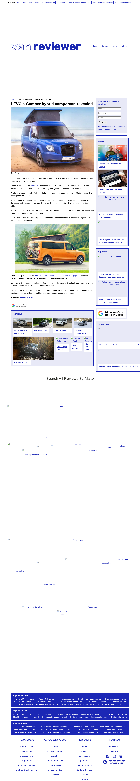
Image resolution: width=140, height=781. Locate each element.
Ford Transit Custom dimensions (112, 727)
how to (84, 775)
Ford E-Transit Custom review (89, 699)
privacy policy (55, 770)
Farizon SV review (119, 702)
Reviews (105, 46)
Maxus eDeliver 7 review (111, 704)
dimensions (84, 756)
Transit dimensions (24, 3)
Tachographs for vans (45, 714)
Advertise (55, 756)
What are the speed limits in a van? (114, 714)
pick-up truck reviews (26, 770)
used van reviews (26, 765)
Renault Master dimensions (102, 3)
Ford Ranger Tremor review (46, 702)
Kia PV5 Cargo (87, 346)
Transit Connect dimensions (78, 3)
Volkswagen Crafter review (71, 702)
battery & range (84, 770)
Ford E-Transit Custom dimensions (88, 729)
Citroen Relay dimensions (25, 727)
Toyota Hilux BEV (21, 362)
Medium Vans (26, 756)
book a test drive (55, 761)
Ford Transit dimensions (116, 729)
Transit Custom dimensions (44, 3)
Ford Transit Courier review (24, 699)
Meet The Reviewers (55, 751)
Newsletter (114, 746)
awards (114, 751)
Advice (124, 46)
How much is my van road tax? (68, 714)
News (115, 46)
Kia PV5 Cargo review (22, 702)
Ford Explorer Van (62, 330)
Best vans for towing (119, 717)
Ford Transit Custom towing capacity (55, 729)
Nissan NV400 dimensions (87, 732)
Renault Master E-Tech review (87, 704)
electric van (35, 186)
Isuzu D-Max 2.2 (40, 330)
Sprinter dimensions (123, 3)
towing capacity (85, 765)
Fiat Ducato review (26, 704)
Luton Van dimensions (90, 714)
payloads (84, 761)
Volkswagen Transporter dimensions (56, 732)
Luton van (61, 3)
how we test (55, 765)
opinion (84, 779)
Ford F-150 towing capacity (114, 732)
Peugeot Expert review (45, 704)
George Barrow (26, 297)
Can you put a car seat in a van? (54, 717)
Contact (55, 775)
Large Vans (27, 761)
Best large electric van (99, 717)
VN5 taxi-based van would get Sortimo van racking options (57, 276)
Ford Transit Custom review (116, 699)
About (55, 746)
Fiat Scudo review (67, 699)
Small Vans (27, 751)
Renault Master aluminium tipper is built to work (118, 367)
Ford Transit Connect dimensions (54, 727)
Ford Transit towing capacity (25, 729)
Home (94, 46)
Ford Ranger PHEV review (97, 702)
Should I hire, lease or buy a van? (26, 717)
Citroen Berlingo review (47, 699)
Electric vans (26, 746)
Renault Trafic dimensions (84, 727)
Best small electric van (79, 717)
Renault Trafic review (65, 704)
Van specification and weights (23, 714)
